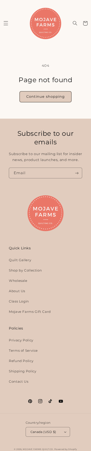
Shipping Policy (22, 371)
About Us (17, 291)
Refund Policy (21, 361)
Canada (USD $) (43, 432)
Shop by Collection (25, 270)
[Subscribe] (77, 173)
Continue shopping (45, 96)
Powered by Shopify (65, 449)
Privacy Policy (21, 340)
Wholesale (18, 281)
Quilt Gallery (20, 260)
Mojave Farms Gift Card (30, 312)
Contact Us (18, 382)
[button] (6, 23)
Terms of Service (23, 351)
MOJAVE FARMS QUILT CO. (38, 449)
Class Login (19, 301)
